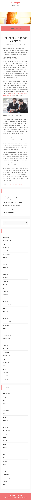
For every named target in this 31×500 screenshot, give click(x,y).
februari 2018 (6, 348)
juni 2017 (5, 369)
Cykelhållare (6, 410)
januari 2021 (6, 301)
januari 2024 (6, 250)
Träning (5, 484)
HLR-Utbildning (6, 430)
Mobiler (5, 447)
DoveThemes (14, 497)
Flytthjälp (5, 420)
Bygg (4, 397)
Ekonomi (10, 184)
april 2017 (5, 376)
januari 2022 (6, 288)
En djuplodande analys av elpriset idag (12, 205)
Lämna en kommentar (17, 184)
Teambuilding (6, 478)
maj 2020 (5, 315)
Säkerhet (5, 464)
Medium (5, 444)
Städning (5, 471)
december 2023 (7, 254)
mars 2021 (5, 294)
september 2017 (7, 359)
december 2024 (7, 240)
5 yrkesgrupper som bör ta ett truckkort (12, 202)
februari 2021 (6, 298)
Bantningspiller (6, 393)
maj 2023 (5, 261)
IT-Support (5, 434)
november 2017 (7, 352)
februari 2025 (6, 237)
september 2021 (7, 291)
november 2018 (7, 335)
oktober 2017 (6, 355)
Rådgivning (5, 461)
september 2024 (7, 244)
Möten (4, 451)
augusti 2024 (6, 247)
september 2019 (7, 321)
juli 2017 (5, 365)
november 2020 (7, 305)
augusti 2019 (6, 325)
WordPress (24, 497)
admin (23, 44)
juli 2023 (5, 257)
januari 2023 (6, 267)
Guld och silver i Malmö (8, 212)
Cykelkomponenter (7, 413)
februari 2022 (6, 284)
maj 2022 (5, 281)
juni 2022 (5, 277)
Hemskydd (5, 427)
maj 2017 (5, 372)
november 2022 (7, 271)
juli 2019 (5, 328)
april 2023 (5, 264)
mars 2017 (5, 379)
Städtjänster (6, 474)
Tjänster (5, 481)
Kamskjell (15, 3)
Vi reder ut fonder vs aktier (15, 39)
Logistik (5, 441)
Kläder (4, 437)
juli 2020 (5, 308)
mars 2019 (5, 332)
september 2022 (7, 274)
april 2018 (5, 342)
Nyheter (5, 454)
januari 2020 (6, 318)
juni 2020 (5, 311)
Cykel (4, 403)
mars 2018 (5, 345)
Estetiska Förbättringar (8, 209)
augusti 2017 (6, 362)
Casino (4, 400)
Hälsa (4, 424)
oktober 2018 (6, 338)
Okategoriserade (7, 457)
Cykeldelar (5, 407)
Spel (4, 468)
